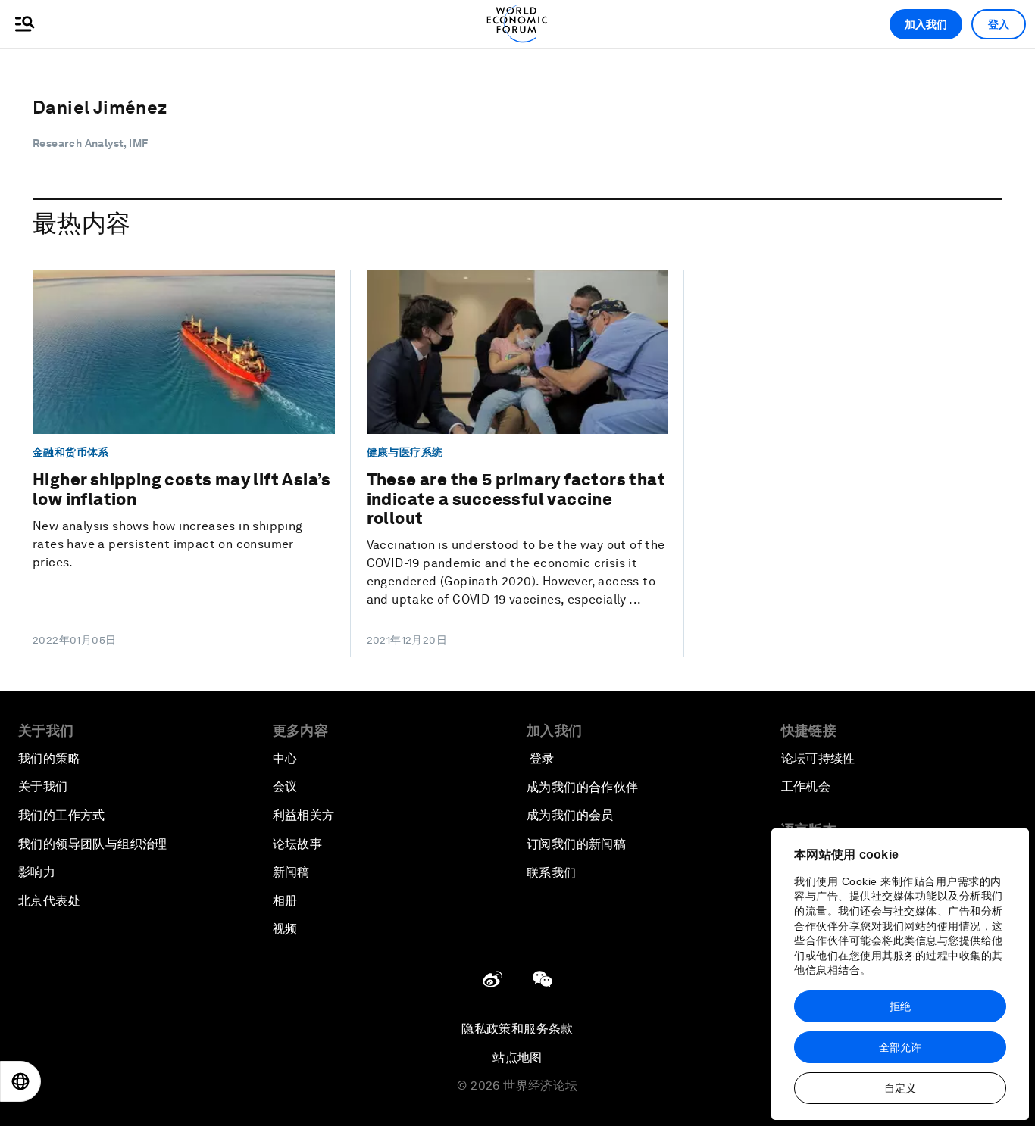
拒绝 (900, 1006)
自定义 (900, 1088)
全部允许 (900, 1047)
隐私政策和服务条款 (517, 1029)
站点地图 (517, 1057)
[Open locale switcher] (20, 1081)
